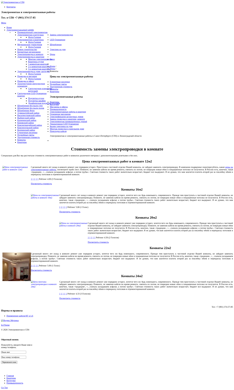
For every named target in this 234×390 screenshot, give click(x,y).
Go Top (4, 387)
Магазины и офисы (59, 107)
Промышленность (58, 109)
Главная (10, 376)
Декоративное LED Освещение (64, 124)
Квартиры (54, 91)
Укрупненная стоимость (61, 86)
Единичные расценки (60, 82)
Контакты (11, 7)
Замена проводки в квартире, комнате (67, 119)
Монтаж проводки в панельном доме (67, 129)
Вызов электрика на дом (61, 126)
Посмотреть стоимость (41, 184)
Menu (3, 23)
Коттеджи (54, 104)
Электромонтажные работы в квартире (68, 112)
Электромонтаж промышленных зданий (68, 121)
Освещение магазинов (60, 114)
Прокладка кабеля (58, 131)
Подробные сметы (58, 84)
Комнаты (54, 89)
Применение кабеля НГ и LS (19, 316)
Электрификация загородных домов (66, 116)
